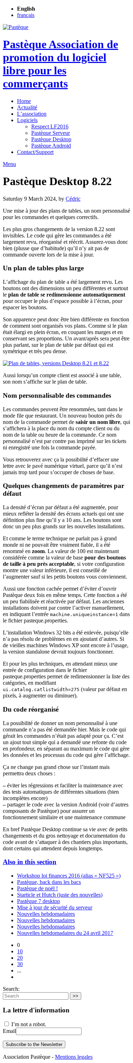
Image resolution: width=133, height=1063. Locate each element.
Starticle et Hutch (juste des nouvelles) (59, 895)
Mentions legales (74, 1057)
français (25, 15)
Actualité (27, 107)
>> (75, 996)
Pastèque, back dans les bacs (49, 882)
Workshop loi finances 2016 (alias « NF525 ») (69, 876)
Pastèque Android (51, 146)
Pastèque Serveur (50, 133)
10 (20, 951)
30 (20, 964)
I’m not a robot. (28, 1024)
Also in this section (29, 862)
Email (9, 1031)
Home (24, 101)
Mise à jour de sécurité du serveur (54, 907)
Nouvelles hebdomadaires (46, 914)
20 (20, 958)
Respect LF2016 (49, 126)
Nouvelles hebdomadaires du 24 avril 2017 (65, 933)
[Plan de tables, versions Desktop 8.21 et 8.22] (56, 363)
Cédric (73, 199)
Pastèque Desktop (51, 139)
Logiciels (27, 120)
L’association (31, 114)
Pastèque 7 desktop (38, 901)
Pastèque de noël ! (37, 888)
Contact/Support (35, 152)
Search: (11, 989)
